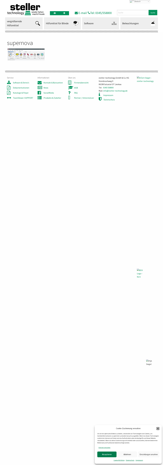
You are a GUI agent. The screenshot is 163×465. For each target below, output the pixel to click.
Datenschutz (130, 460)
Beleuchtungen (130, 23)
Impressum (139, 460)
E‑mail (82, 13)
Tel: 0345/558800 (101, 13)
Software (88, 23)
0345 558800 (108, 87)
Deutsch (137, 1)
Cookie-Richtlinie (119, 460)
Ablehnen (127, 454)
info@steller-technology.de (115, 90)
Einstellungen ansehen (149, 454)
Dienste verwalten (104, 448)
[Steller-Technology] (25, 9)
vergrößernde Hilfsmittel (14, 23)
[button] (158, 428)
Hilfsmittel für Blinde (57, 23)
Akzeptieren (107, 454)
